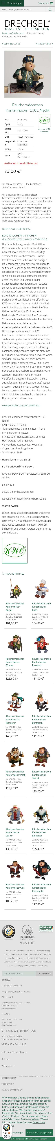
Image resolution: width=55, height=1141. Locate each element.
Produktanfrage (33, 183)
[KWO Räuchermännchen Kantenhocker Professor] (42, 644)
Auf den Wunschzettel (12, 183)
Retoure (5, 1059)
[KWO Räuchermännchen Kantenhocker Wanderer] (15, 702)
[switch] (6, 1136)
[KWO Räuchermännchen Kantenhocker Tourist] (42, 757)
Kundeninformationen (12, 1090)
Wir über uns (8, 1084)
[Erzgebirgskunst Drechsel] (27, 24)
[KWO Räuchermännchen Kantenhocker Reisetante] (42, 870)
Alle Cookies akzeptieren (39, 1132)
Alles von (44, 130)
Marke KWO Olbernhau (13, 33)
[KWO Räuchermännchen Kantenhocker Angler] (15, 589)
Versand (43, 1138)
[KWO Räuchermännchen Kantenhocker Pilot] (15, 757)
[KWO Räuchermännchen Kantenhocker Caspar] (15, 814)
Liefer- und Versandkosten (14, 1052)
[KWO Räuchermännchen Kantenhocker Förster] (15, 644)
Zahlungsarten (8, 1066)
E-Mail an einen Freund (14, 187)
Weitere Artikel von (21, 405)
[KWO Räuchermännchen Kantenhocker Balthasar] (42, 814)
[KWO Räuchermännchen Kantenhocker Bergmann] (42, 702)
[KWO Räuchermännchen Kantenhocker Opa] (15, 870)
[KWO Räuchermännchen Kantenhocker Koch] (42, 589)
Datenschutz (39, 1122)
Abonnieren (44, 973)
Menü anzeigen (14, 3)
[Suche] (50, 9)
